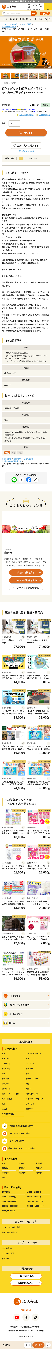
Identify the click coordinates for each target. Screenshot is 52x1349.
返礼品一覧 (24, 19)
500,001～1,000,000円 (35, 1206)
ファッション (31, 1104)
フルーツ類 (6, 1063)
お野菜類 (29, 1069)
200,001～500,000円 (10, 1206)
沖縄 (3, 1177)
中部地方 (22, 1168)
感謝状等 (29, 1109)
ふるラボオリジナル (33, 1053)
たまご (4, 1074)
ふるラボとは (7, 1248)
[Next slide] (50, 19)
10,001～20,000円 (34, 1192)
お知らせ (5, 1259)
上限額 (29, 9)
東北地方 (17, 459)
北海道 (21, 1163)
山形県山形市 (28, 459)
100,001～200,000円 (35, 1201)
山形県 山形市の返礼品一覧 (11, 461)
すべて (4, 1053)
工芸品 (4, 1109)
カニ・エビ (30, 1063)
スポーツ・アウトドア (34, 1099)
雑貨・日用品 (26, 24)
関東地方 (5, 1168)
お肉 (27, 1058)
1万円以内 (6, 1192)
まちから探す (6, 459)
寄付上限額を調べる (9, 1232)
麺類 (27, 1084)
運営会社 (40, 1330)
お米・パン (6, 1058)
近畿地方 (39, 1168)
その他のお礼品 (8, 1114)
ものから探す (14, 24)
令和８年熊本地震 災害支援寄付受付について (26, 1)
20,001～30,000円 (9, 1197)
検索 (33, 13)
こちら (35, 111)
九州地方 (39, 1173)
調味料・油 (6, 1089)
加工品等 (5, 1084)
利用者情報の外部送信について (21, 1330)
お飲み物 (5, 1079)
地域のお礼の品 (32, 1094)
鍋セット (29, 1089)
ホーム (4, 24)
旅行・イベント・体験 (10, 1094)
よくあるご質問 (8, 1253)
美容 (3, 1104)
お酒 (27, 1074)
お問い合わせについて (26, 151)
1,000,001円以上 (8, 1211)
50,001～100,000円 (9, 1201)
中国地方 (5, 1173)
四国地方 (22, 1173)
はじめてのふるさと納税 (11, 1227)
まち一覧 (33, 19)
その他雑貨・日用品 (9, 27)
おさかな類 (6, 1069)
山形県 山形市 (9, 83)
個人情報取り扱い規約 (30, 1327)
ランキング (13, 19)
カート (41, 9)
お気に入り (35, 9)
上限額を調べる (44, 115)
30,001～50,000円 (34, 1197)
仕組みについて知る (26, 115)
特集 (40, 19)
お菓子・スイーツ (33, 1079)
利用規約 (14, 1327)
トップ (4, 19)
